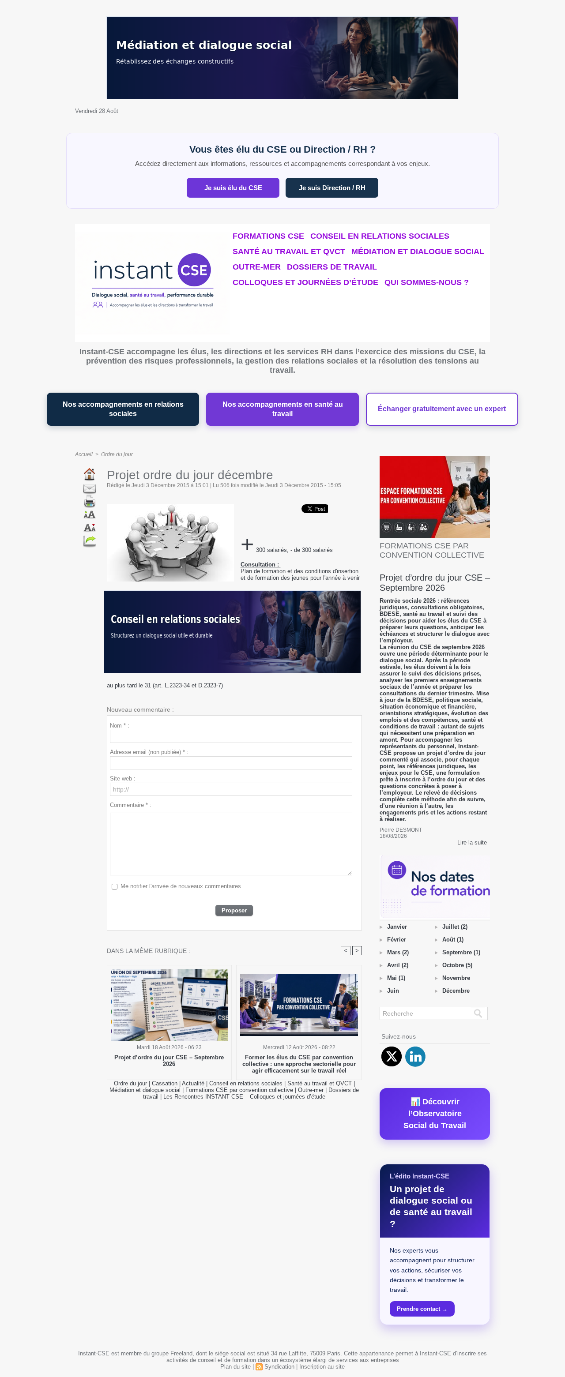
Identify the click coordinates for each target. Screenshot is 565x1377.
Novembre (456, 978)
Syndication (279, 1366)
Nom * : (119, 725)
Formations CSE (268, 236)
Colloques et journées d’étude (305, 282)
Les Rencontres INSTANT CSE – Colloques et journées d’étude (244, 1096)
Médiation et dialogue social (417, 251)
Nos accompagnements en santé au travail (282, 409)
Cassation (164, 1083)
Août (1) (452, 939)
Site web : (123, 778)
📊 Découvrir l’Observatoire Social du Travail (434, 1113)
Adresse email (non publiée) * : (149, 752)
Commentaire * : (130, 805)
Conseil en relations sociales (379, 236)
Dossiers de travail (332, 267)
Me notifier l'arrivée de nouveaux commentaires (181, 886)
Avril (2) (397, 965)
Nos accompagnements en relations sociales (123, 409)
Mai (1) (396, 978)
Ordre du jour (117, 454)
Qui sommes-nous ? (426, 282)
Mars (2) (398, 952)
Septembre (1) (461, 952)
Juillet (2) (454, 926)
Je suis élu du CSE (233, 187)
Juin (393, 990)
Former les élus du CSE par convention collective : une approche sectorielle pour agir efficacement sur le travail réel (299, 1064)
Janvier (397, 926)
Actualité (194, 1083)
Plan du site (235, 1366)
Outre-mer (257, 267)
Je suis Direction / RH (332, 187)
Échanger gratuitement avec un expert (442, 409)
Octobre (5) (457, 965)
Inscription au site (322, 1366)
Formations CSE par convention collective (239, 1090)
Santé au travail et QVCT (289, 251)
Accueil (84, 454)
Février (396, 939)
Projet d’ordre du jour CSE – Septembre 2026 (169, 1060)
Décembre (456, 990)
